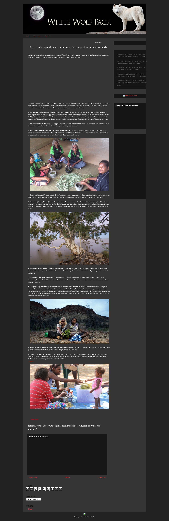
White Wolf (91, 517)
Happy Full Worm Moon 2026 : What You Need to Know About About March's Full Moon (132, 83)
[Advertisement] (69, 79)
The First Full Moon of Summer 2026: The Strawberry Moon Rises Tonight (132, 62)
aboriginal (35, 419)
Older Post (102, 477)
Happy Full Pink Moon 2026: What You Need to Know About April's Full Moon (131, 75)
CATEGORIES (37, 36)
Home (27, 36)
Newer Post (32, 477)
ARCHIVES (48, 36)
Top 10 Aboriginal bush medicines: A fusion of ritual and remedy (68, 47)
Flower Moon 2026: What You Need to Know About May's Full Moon (131, 69)
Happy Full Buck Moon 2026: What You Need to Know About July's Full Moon (131, 56)
